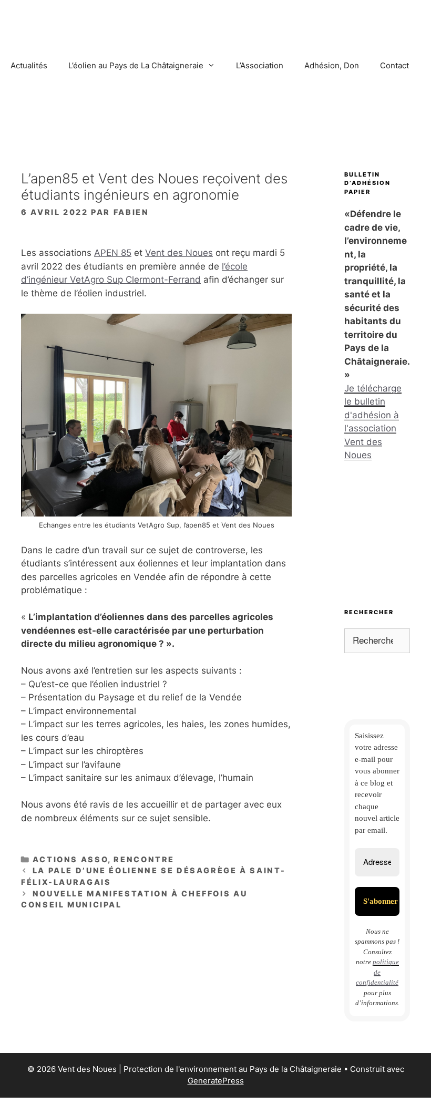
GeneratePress (216, 1081)
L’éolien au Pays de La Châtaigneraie (135, 65)
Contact (394, 65)
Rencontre (144, 859)
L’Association (259, 65)
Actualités (29, 65)
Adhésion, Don (331, 65)
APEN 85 (112, 252)
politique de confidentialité (377, 972)
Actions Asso (70, 859)
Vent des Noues (179, 252)
